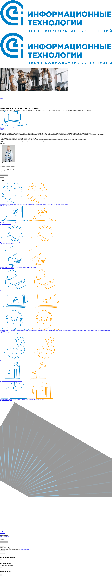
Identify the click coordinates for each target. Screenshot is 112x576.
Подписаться (2, 550)
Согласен (2, 539)
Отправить (2, 546)
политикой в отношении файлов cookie (20, 537)
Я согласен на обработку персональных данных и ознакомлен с (15, 545)
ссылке (46, 141)
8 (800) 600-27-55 (2, 533)
